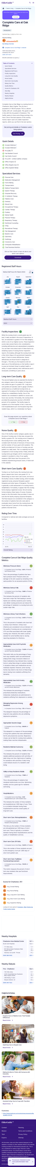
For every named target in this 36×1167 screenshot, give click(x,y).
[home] (7, 3)
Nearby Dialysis (9, 95)
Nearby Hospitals (9, 93)
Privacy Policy (22, 1134)
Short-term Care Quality (11, 81)
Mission (4, 1131)
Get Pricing (16, 133)
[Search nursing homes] (30, 3)
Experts (4, 1137)
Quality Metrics (9, 86)
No (24, 422)
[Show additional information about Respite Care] (18, 165)
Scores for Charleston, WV (12, 88)
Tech (3, 1134)
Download (15, 17)
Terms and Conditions (25, 1131)
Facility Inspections (10, 73)
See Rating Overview (8, 44)
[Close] (32, 1161)
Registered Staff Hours (11, 71)
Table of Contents (8, 63)
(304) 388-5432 (7, 955)
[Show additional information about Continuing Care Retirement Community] (12, 151)
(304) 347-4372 (6, 54)
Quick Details (8, 66)
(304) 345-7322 (7, 982)
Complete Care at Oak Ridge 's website (15, 47)
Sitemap (21, 1137)
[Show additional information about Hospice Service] (15, 162)
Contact (4, 1127)
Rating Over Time (9, 83)
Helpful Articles (9, 98)
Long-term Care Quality (11, 76)
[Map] (18, 924)
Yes (14, 422)
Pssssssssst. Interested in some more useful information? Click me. (21, 1161)
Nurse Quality (8, 78)
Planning (21, 1127)
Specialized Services (10, 68)
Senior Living (9, 8)
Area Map (7, 91)
